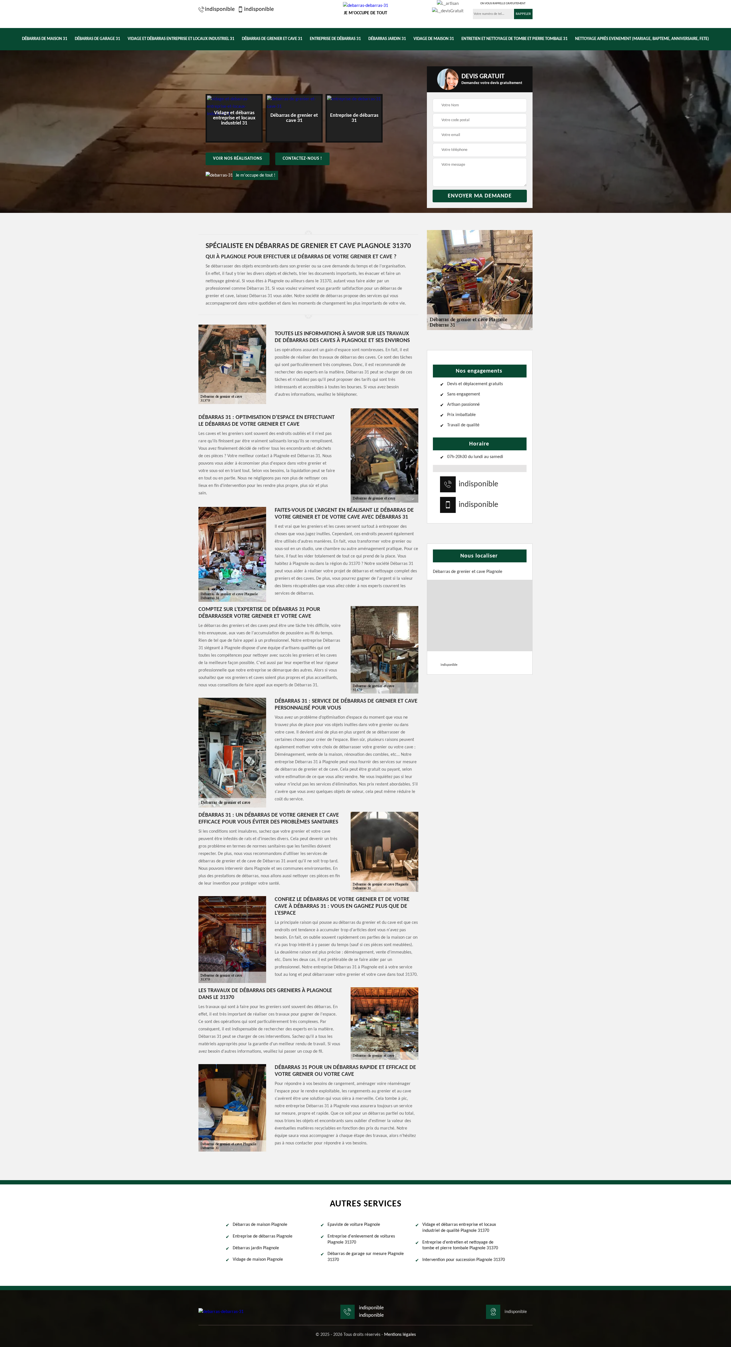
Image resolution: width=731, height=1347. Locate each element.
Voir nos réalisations (237, 159)
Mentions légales (400, 1334)
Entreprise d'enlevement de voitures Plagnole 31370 (361, 1239)
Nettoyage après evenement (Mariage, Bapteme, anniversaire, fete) (642, 39)
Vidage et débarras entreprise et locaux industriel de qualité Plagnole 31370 (459, 1227)
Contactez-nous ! (302, 159)
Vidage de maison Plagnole (258, 1259)
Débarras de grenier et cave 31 (272, 39)
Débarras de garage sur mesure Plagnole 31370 (366, 1257)
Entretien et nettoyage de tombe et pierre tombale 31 (514, 39)
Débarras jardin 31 (387, 39)
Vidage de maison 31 (433, 39)
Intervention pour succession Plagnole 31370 (463, 1260)
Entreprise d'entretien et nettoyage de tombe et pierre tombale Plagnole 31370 (460, 1245)
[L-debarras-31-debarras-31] (221, 1312)
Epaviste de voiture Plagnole (354, 1224)
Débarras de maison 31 (44, 39)
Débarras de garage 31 (97, 39)
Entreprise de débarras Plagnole (262, 1236)
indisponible (220, 9)
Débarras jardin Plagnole (256, 1248)
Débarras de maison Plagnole (260, 1224)
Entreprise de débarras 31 (335, 39)
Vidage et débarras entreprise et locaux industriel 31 (181, 39)
